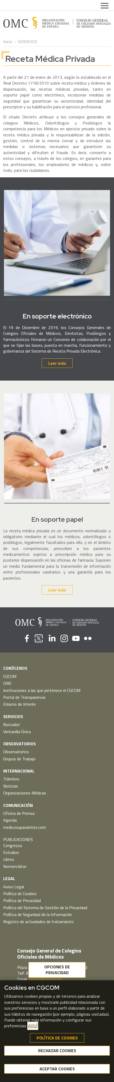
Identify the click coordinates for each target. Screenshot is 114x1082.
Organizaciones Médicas (24, 793)
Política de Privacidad (22, 900)
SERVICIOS (27, 41)
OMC (7, 683)
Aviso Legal (13, 887)
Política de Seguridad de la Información (37, 914)
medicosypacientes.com (24, 827)
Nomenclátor (15, 866)
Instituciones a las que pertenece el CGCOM (41, 690)
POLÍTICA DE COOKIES (57, 1038)
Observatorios (16, 751)
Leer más (57, 363)
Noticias (10, 786)
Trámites (11, 779)
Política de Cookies (20, 893)
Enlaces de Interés (19, 704)
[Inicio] (57, 22)
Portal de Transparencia (24, 697)
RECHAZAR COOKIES (57, 1050)
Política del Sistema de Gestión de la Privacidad (45, 907)
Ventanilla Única (17, 731)
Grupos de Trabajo (19, 759)
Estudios (11, 852)
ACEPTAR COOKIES (57, 1069)
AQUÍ (32, 1026)
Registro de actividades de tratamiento (38, 921)
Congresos (12, 845)
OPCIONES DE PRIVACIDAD (57, 970)
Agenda (10, 820)
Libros (8, 859)
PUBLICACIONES (18, 839)
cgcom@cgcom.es (45, 979)
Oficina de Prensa (18, 813)
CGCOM (9, 676)
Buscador (11, 724)
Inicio (7, 41)
